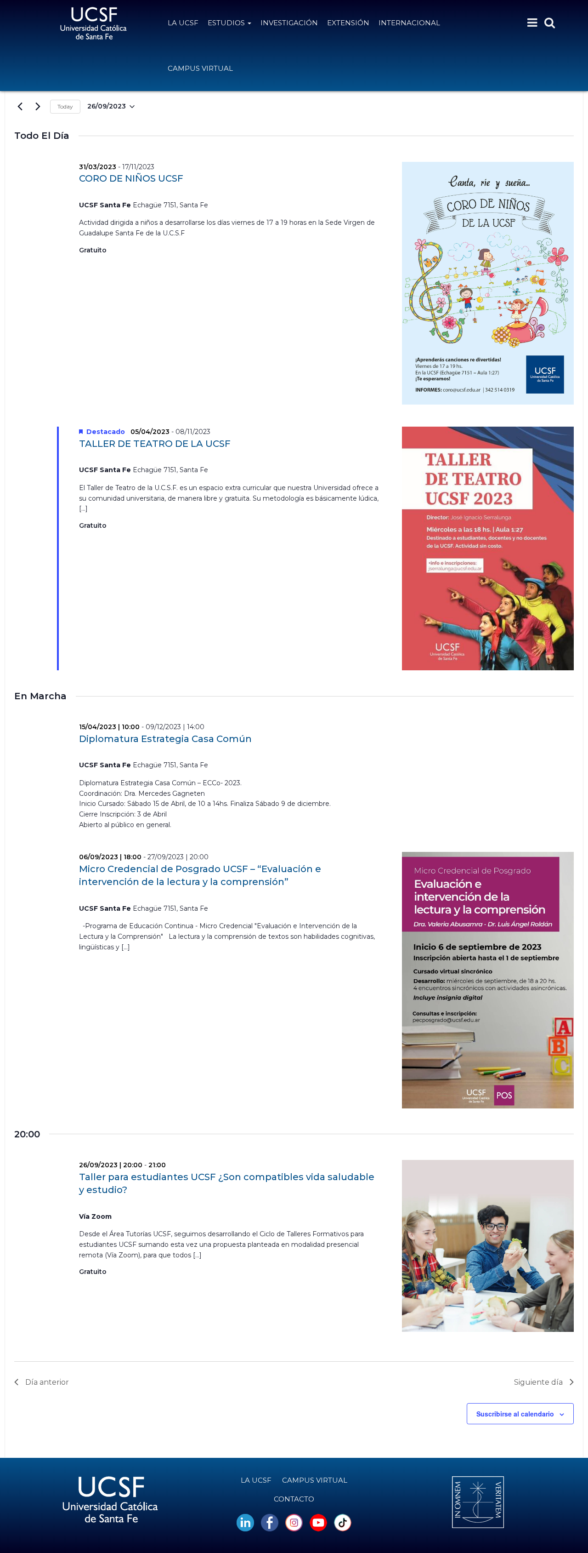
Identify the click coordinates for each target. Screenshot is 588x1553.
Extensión (348, 22)
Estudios (227, 22)
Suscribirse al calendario (515, 1413)
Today (65, 106)
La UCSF (183, 22)
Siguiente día (538, 1382)
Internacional (409, 22)
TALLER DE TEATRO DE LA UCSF (155, 443)
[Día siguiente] (37, 106)
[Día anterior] (19, 106)
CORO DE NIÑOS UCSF (131, 178)
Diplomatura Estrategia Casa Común (165, 738)
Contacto (294, 1499)
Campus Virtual (200, 68)
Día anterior (47, 1382)
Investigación (289, 22)
